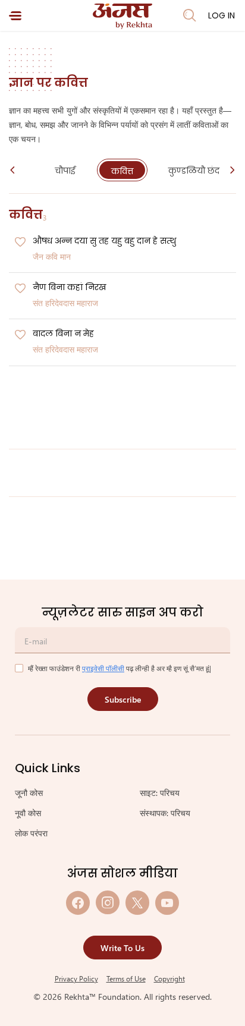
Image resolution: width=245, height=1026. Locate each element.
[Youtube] (167, 902)
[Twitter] (137, 902)
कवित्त (122, 171)
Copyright (169, 978)
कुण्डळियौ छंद (193, 171)
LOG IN (221, 15)
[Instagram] (108, 902)
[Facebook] (78, 902)
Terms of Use (126, 978)
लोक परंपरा (31, 833)
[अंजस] (122, 16)
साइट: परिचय (160, 792)
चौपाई (65, 171)
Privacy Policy (76, 978)
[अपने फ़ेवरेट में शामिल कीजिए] (20, 242)
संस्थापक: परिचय (165, 813)
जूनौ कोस (29, 792)
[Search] (189, 15)
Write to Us (122, 947)
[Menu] (15, 16)
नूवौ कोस (28, 813)
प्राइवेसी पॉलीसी (103, 668)
